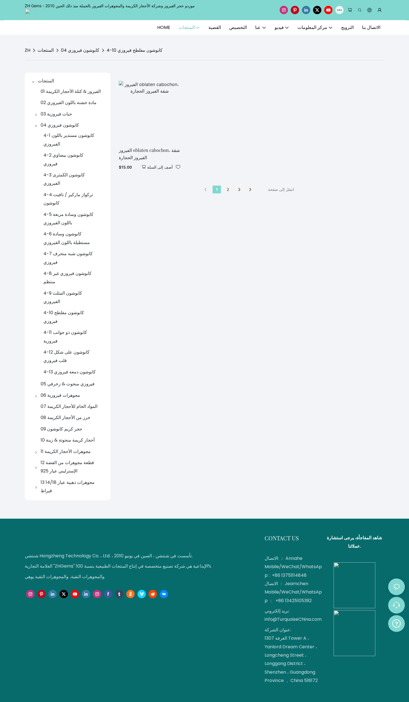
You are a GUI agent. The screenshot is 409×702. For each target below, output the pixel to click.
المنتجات (46, 50)
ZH (27, 50)
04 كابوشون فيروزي (80, 50)
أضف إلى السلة (160, 167)
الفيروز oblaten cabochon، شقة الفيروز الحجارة (149, 153)
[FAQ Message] (396, 623)
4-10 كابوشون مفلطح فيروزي (134, 50)
